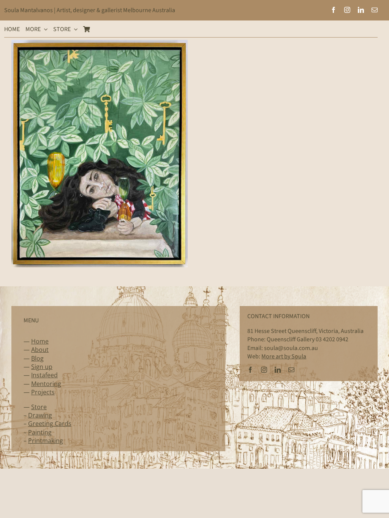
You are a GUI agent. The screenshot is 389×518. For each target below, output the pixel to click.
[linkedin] (361, 10)
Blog (37, 358)
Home (40, 341)
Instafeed (44, 375)
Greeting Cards (49, 423)
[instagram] (347, 10)
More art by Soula (283, 356)
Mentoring (46, 384)
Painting (40, 432)
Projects (43, 392)
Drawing (40, 415)
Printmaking (45, 440)
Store (39, 407)
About (40, 349)
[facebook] (333, 10)
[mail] (375, 10)
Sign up (41, 367)
